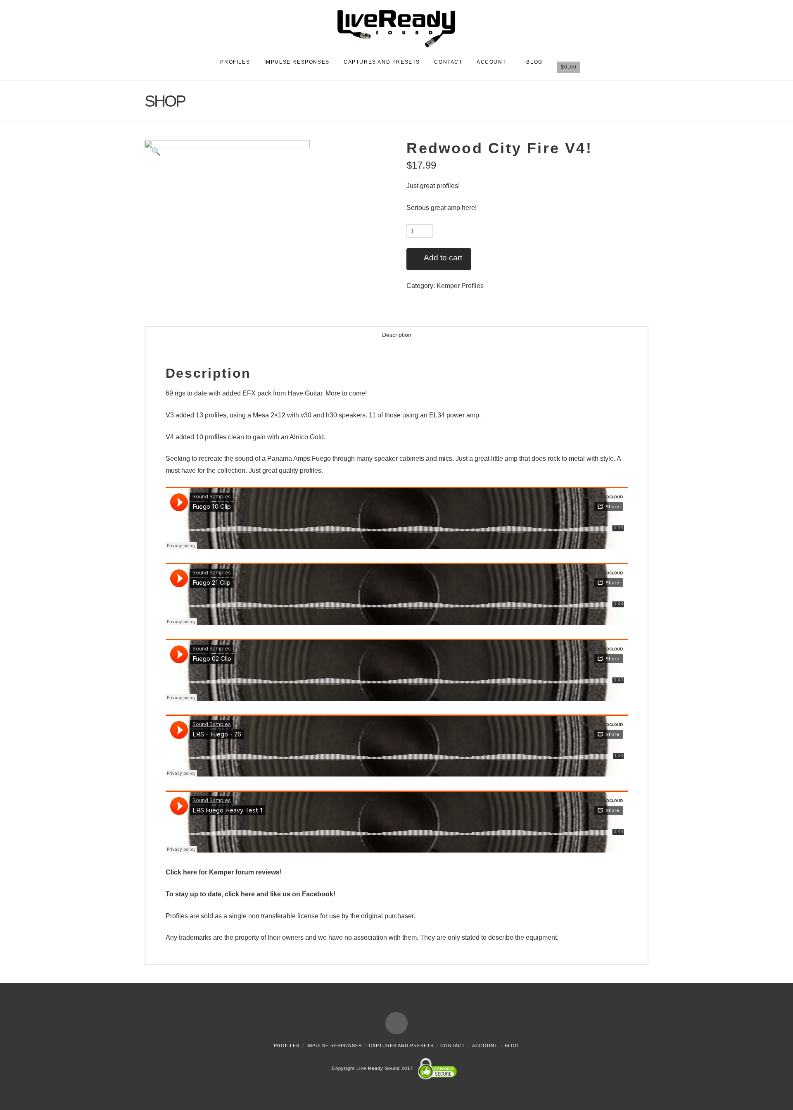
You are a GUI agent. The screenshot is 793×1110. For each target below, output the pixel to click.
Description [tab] (396, 334)
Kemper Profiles (460, 285)
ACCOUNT (485, 1045)
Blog (512, 1045)
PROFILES (286, 1045)
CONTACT (452, 1045)
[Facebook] (396, 1023)
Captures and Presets (401, 1045)
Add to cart (443, 257)
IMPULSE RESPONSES (334, 1045)
